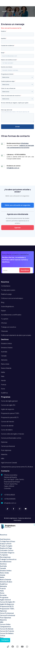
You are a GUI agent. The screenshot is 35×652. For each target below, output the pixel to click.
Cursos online (5, 624)
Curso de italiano (7, 430)
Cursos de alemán (7, 426)
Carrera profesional (8, 446)
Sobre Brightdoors (7, 306)
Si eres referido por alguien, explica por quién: (15, 103)
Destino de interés (6, 67)
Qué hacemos (5, 539)
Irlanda (3, 380)
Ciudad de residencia (8, 45)
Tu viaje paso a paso (8, 290)
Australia (4, 352)
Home (4, 11)
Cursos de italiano (7, 633)
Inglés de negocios (7, 409)
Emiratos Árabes (7, 348)
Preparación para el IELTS (9, 417)
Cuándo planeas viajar (8, 81)
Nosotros (3, 535)
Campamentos (5, 627)
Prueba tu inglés (6, 546)
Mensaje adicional (6, 110)
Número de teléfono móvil (9, 60)
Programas (4, 597)
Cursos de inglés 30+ (8, 405)
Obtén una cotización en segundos (17, 205)
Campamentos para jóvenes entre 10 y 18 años (17, 467)
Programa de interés (7, 74)
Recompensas (5, 557)
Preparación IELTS (7, 606)
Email (3, 53)
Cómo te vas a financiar (8, 88)
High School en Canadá (9, 463)
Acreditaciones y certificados (11, 315)
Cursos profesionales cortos (11, 438)
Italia (2, 376)
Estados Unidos (6, 343)
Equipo (3, 311)
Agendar (17, 228)
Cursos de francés (7, 422)
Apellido (4, 38)
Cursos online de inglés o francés (12, 434)
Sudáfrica (4, 393)
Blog (2, 302)
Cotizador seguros (7, 553)
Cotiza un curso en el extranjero (12, 298)
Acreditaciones (5, 562)
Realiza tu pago (6, 294)
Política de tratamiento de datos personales (16, 335)
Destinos (3, 564)
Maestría (4, 454)
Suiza (3, 389)
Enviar (17, 127)
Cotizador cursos (6, 550)
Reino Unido (5, 364)
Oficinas (4, 323)
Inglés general (5, 600)
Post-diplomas (6, 450)
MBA (2, 458)
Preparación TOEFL (7, 609)
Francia (3, 385)
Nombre (4, 31)
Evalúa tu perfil (5, 544)
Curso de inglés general (9, 401)
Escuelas (3, 595)
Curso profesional (7, 613)
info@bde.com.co (13, 168)
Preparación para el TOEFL (10, 413)
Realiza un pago (6, 548)
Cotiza (2, 636)
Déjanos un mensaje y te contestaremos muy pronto (20, 146)
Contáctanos (5, 286)
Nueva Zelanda (6, 368)
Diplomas (4, 442)
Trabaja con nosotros (8, 327)
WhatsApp (25, 143)
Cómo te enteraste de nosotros (11, 95)
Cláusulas (4, 331)
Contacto (5, 640)
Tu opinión (4, 319)
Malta (3, 372)
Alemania (4, 360)
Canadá (3, 356)
